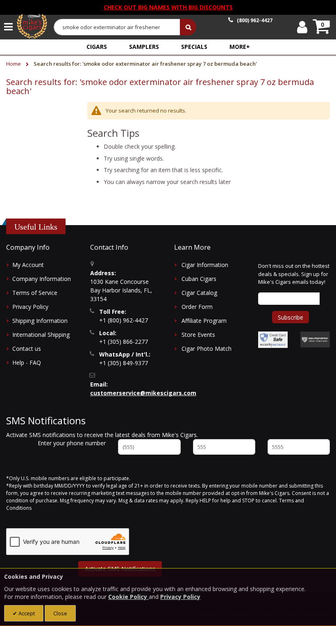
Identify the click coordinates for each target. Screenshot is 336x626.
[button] (239, 47)
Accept (26, 613)
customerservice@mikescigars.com (143, 393)
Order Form (197, 307)
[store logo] (32, 26)
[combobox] (117, 27)
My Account (28, 265)
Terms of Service (34, 293)
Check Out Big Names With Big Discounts (168, 7)
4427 (254, 20)
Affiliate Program (204, 321)
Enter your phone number (72, 443)
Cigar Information (205, 265)
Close (60, 613)
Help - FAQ (26, 362)
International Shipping (41, 334)
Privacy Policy (30, 307)
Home (14, 63)
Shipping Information (40, 321)
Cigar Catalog (199, 293)
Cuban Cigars (199, 279)
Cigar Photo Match (207, 348)
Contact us (26, 348)
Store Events (198, 334)
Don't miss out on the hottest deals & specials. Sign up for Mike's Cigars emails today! (293, 273)
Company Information (41, 279)
